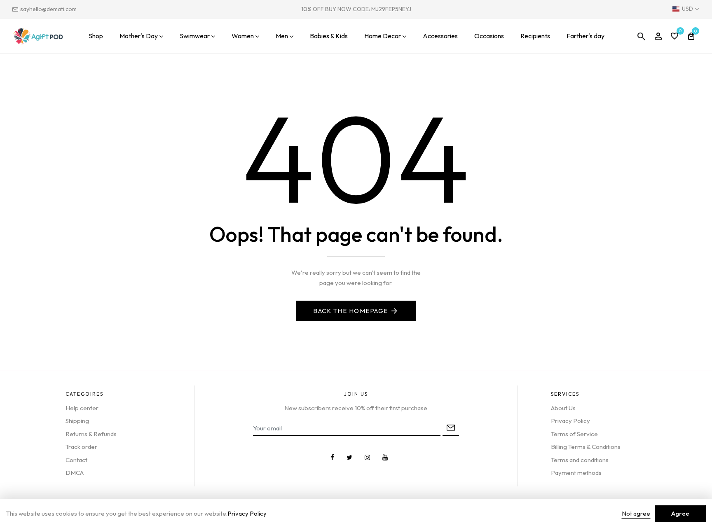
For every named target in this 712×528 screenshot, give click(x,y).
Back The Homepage (350, 311)
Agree (680, 513)
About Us (563, 408)
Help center (82, 408)
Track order (81, 447)
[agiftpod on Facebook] (332, 457)
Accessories (440, 36)
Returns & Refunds (91, 434)
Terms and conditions (580, 460)
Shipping (77, 421)
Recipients (535, 36)
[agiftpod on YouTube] (385, 457)
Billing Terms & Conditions (586, 447)
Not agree (636, 513)
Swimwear (195, 36)
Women (243, 36)
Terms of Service (574, 434)
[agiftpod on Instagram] (367, 457)
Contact (76, 460)
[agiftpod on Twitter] (349, 457)
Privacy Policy (570, 421)
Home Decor (382, 36)
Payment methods (576, 473)
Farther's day (585, 36)
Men (282, 36)
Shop (96, 36)
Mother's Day (138, 36)
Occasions (489, 36)
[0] (674, 36)
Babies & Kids (329, 36)
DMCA (75, 473)
